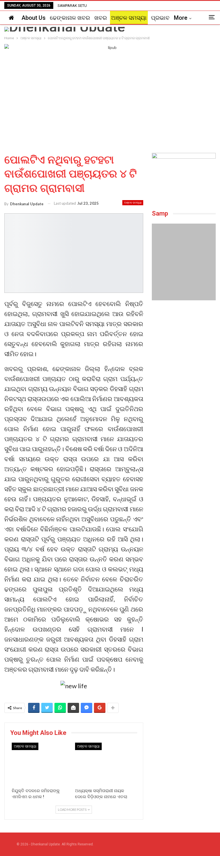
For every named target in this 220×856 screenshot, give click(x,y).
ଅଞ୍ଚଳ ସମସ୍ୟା (129, 17)
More (180, 17)
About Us (33, 17)
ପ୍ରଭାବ (160, 17)
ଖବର (100, 17)
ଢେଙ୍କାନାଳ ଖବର (70, 17)
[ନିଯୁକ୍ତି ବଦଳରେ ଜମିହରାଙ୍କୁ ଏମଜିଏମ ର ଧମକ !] (42, 764)
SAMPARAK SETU (72, 5)
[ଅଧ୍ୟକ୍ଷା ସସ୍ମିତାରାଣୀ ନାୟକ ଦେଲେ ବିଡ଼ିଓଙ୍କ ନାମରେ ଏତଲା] (105, 764)
